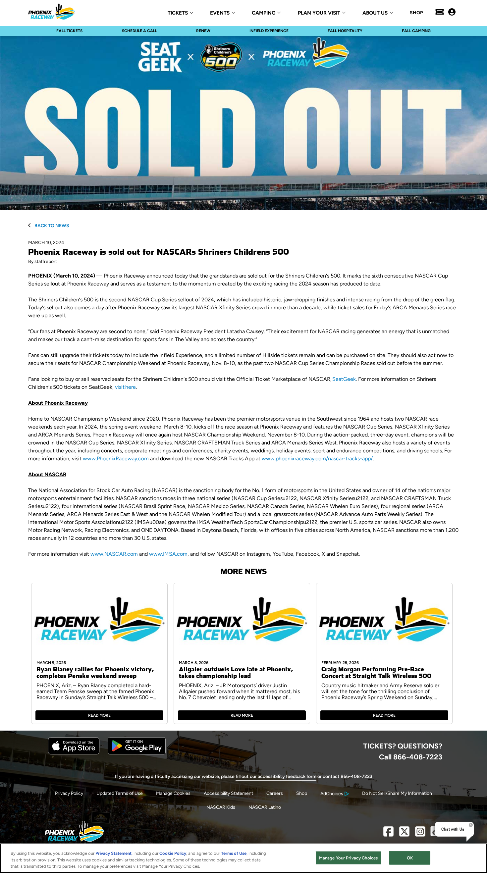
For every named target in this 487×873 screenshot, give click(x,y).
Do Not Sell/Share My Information (397, 793)
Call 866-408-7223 (410, 756)
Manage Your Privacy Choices (348, 857)
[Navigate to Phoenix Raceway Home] (51, 12)
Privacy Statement (113, 853)
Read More (99, 715)
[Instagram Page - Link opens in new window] (420, 834)
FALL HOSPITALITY (345, 30)
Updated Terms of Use (119, 793)
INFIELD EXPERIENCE (269, 30)
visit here (125, 387)
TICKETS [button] (178, 13)
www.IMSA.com (168, 554)
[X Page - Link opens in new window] (404, 834)
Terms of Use (233, 853)
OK (410, 857)
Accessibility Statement (228, 793)
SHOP (416, 13)
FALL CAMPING (416, 30)
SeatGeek (344, 379)
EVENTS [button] (220, 13)
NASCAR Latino (264, 807)
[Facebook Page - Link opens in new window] (388, 834)
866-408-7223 (356, 776)
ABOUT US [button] (375, 13)
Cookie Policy (172, 853)
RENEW (203, 30)
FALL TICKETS (69, 30)
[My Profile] (452, 12)
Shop (301, 793)
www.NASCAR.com (114, 554)
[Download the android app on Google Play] (137, 753)
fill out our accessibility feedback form (276, 776)
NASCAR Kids (220, 807)
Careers (274, 793)
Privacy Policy (69, 793)
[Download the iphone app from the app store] (74, 753)
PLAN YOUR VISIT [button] (319, 13)
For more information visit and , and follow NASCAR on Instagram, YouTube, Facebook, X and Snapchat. (194, 554)
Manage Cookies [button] (173, 793)
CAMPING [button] (263, 13)
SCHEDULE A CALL (139, 30)
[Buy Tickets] (439, 12)
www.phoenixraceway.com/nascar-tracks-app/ (317, 458)
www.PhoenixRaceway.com (116, 458)
